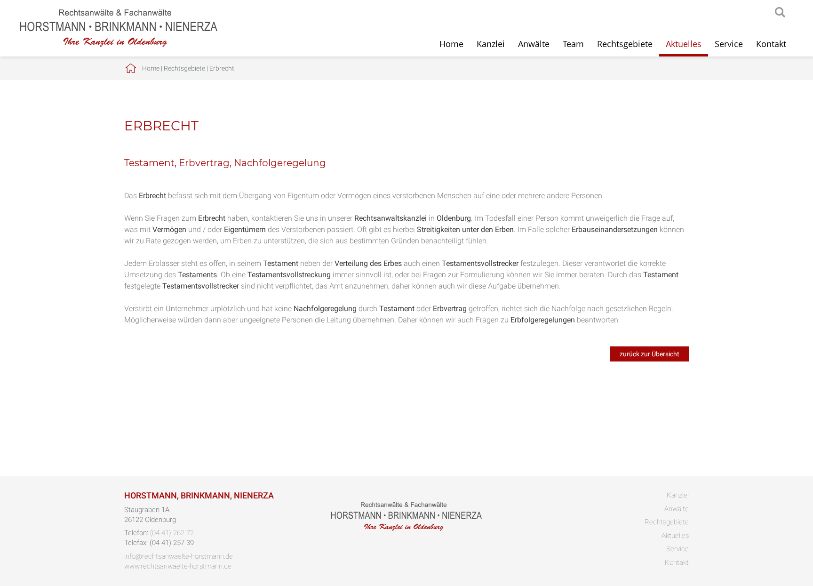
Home (451, 43)
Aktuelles (683, 43)
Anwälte (534, 43)
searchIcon (780, 12)
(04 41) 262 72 (172, 533)
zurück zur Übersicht (649, 354)
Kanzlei (491, 43)
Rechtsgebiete (625, 43)
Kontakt (771, 43)
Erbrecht (221, 68)
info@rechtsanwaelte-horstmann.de (178, 556)
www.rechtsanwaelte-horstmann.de (177, 566)
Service (729, 43)
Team (573, 43)
